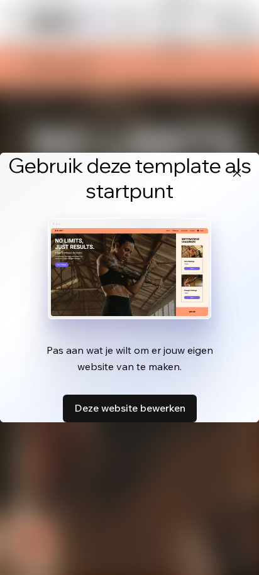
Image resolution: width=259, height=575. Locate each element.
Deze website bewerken (129, 408)
